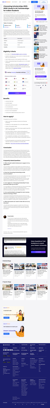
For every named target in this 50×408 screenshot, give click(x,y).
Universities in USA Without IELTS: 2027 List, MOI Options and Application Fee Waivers (7, 293)
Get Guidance (38, 251)
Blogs (8, 231)
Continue (17, 93)
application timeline (17, 68)
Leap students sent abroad (43, 21)
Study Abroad (5, 231)
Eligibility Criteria (7, 25)
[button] (47, 261)
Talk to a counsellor (34, 2)
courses (25, 64)
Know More (6, 317)
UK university (21, 64)
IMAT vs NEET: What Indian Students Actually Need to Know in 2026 (30, 272)
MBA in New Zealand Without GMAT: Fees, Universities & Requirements (43, 48)
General (11, 231)
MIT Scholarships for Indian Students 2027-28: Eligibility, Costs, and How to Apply (42, 293)
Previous (29, 23)
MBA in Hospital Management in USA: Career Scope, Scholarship (43, 55)
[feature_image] (8, 266)
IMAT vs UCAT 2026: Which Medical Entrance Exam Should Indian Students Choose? (7, 272)
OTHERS (42, 404)
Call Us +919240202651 (43, 2)
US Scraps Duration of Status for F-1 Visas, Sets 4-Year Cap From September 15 (42, 272)
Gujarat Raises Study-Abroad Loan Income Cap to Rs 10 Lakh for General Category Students (43, 28)
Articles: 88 (9, 228)
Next (30, 23)
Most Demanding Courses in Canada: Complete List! (43, 41)
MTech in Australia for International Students (43, 34)
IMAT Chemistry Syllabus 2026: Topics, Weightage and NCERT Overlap (19, 272)
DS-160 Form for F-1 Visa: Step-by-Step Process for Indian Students (30, 293)
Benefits (18, 25)
